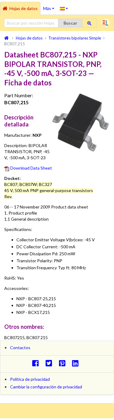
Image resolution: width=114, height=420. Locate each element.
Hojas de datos (23, 8)
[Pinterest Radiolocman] (64, 363)
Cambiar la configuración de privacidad (46, 386)
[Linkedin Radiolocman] (77, 363)
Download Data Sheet (31, 167)
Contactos (20, 347)
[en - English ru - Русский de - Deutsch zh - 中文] (64, 8)
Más (50, 6)
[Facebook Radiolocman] (37, 363)
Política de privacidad (30, 379)
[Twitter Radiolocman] (50, 363)
